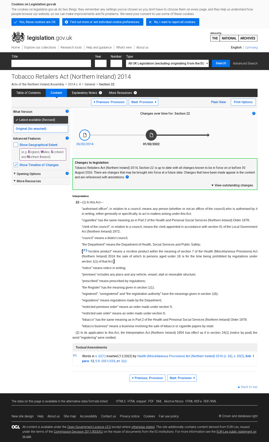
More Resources (120, 93)
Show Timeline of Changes (39, 165)
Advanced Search (245, 63)
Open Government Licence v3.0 (89, 427)
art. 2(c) (121, 361)
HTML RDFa (194, 401)
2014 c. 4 (74, 84)
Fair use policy (169, 416)
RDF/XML (210, 401)
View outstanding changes (232, 185)
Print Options (243, 102)
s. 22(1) (100, 356)
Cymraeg (251, 47)
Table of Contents (28, 93)
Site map (70, 416)
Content (56, 93)
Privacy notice (130, 416)
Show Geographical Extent (38, 145)
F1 (85, 250)
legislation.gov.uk (44, 33)
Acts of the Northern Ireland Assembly (37, 84)
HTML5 (121, 401)
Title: (15, 56)
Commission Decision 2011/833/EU (78, 432)
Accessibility (88, 416)
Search (221, 63)
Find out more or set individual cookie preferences (104, 22)
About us (53, 416)
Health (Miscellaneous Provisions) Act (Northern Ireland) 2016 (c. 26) (184, 356)
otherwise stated (143, 427)
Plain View (218, 102)
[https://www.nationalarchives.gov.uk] (234, 35)
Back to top (249, 387)
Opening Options (27, 174)
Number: (116, 56)
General (90, 84)
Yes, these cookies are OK (37, 22)
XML (159, 401)
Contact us (108, 416)
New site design (22, 416)
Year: (98, 56)
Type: (130, 56)
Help (40, 416)
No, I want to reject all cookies (174, 22)
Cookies (149, 416)
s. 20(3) (239, 356)
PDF (151, 401)
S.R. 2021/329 (105, 361)
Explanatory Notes (84, 93)
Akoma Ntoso (174, 401)
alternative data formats (82, 401)
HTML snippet (137, 401)
